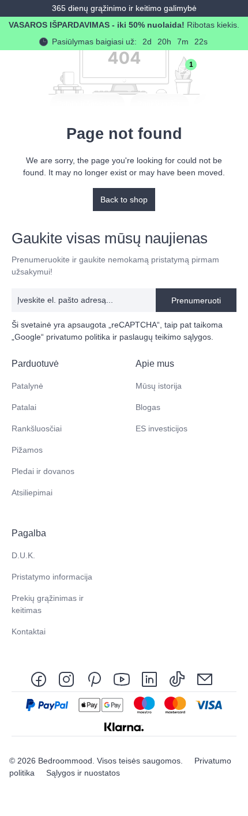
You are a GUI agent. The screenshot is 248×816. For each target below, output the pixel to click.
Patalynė (27, 385)
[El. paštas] (205, 678)
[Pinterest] (94, 678)
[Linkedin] (149, 678)
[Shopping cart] (210, 70)
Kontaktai (29, 631)
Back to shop (124, 199)
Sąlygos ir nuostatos (83, 772)
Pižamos (27, 449)
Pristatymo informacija (52, 576)
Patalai (24, 407)
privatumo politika (78, 336)
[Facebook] (40, 678)
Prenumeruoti (196, 300)
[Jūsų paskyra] (159, 70)
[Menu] (235, 70)
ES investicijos (161, 428)
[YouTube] (122, 678)
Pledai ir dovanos (43, 471)
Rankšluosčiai (37, 428)
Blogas (148, 407)
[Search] (133, 70)
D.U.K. (23, 555)
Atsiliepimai (32, 492)
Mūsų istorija (159, 385)
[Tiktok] (177, 678)
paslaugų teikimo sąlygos (165, 336)
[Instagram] (66, 678)
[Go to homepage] (21, 69)
